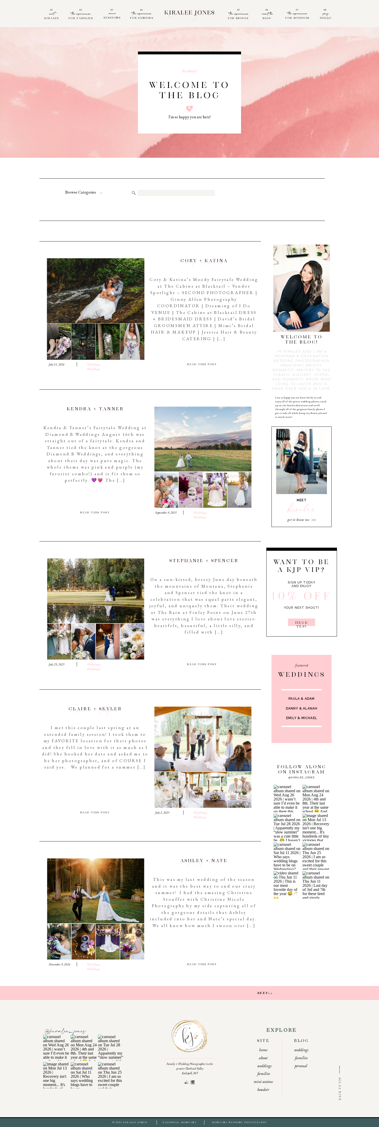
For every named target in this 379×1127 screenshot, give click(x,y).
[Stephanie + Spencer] (96, 609)
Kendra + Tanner (95, 411)
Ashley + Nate (204, 863)
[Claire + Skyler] (203, 757)
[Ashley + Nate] (96, 909)
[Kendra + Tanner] (203, 457)
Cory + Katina (204, 263)
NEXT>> (265, 993)
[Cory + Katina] (96, 309)
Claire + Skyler (95, 711)
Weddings (93, 364)
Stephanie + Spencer (204, 563)
